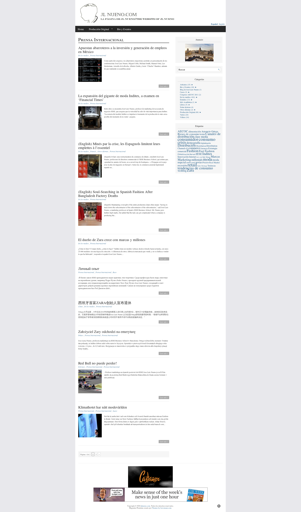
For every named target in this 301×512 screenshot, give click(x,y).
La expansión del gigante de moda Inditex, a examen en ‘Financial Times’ (118, 97)
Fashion (192, 150)
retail (192, 165)
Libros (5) (183, 104)
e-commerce (193, 148)
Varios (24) (184, 114)
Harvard (192, 154)
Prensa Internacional (98, 55)
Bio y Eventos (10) (187, 87)
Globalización (183, 154)
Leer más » (164, 86)
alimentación (194, 131)
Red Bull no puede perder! (97, 363)
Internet (192, 156)
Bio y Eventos (124, 29)
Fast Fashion (206, 151)
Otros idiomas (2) (186, 109)
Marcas (215, 156)
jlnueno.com (145, 506)
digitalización (206, 143)
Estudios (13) (185, 99)
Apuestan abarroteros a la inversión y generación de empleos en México (122, 49)
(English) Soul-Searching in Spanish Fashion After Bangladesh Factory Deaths (115, 193)
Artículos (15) (185, 84)
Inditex (207, 153)
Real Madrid (214, 162)
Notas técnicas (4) (186, 107)
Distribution (201, 145)
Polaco (80, 335)
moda (207, 159)
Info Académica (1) (187, 102)
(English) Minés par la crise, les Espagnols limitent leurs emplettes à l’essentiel (119, 145)
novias (199, 162)
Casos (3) (183, 92)
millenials (197, 160)
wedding (182, 170)
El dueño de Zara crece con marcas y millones (111, 239)
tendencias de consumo (195, 167)
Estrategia (204, 148)
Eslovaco (81, 367)
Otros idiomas (103, 151)
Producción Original (97, 29)
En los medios (83, 55)
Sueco (115, 411)
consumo (207, 139)
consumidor (188, 139)
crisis (182, 142)
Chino (80, 306)
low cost (199, 157)
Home (81, 29)
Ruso (114, 272)
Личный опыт (88, 268)
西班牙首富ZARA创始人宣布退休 (104, 302)
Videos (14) (184, 117)
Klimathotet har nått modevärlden (102, 407)
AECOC (183, 131)
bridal (202, 134)
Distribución (187, 145)
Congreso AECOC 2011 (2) (190, 94)
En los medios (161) (187, 97)
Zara (190, 170)
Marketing (184, 159)
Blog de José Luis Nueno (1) (190, 89)
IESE (199, 154)
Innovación (183, 156)
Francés (93, 151)
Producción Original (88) (189, 112)
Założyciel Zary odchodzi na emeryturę (106, 331)
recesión (182, 165)
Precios (205, 162)
